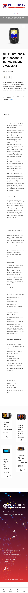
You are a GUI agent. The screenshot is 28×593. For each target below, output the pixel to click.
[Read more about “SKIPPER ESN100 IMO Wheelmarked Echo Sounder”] (6, 476)
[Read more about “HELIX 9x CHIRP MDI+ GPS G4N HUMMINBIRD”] (6, 437)
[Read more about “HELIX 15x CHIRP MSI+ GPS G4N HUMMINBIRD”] (21, 470)
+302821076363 (11, 557)
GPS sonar (10, 99)
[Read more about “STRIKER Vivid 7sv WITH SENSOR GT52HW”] (21, 440)
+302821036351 (8, 562)
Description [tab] (6, 114)
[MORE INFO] (10, 437)
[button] (23, 26)
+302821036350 (9, 559)
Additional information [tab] (10, 118)
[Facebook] (14, 531)
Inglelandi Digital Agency (17, 579)
